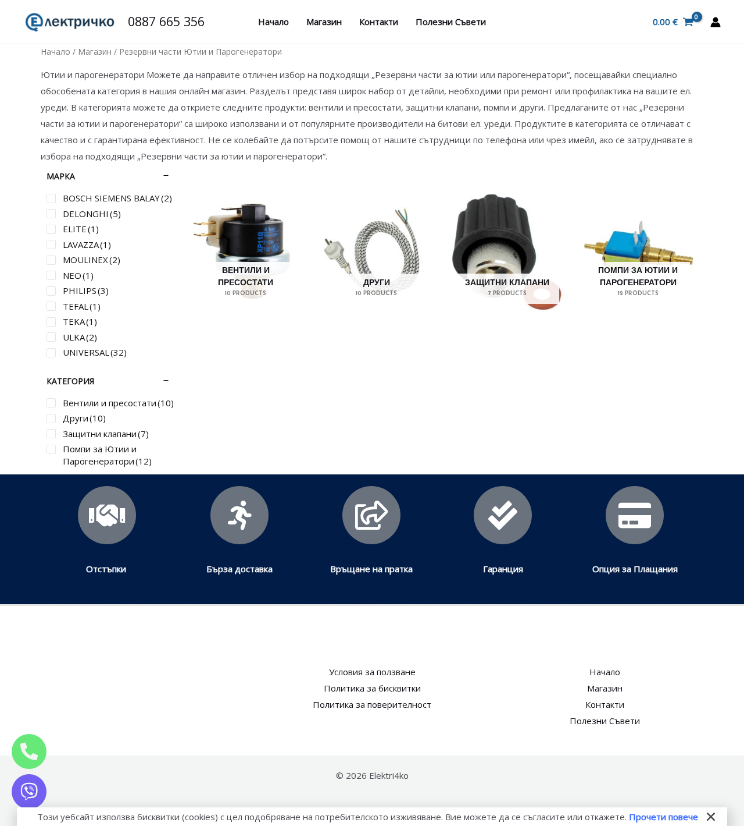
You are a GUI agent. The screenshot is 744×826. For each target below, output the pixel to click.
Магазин (324, 21)
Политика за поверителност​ (372, 704)
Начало (273, 21)
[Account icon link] (715, 22)
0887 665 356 (166, 21)
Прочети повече (663, 817)
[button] (711, 817)
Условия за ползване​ (372, 672)
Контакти (378, 21)
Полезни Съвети (451, 21)
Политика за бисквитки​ (372, 688)
